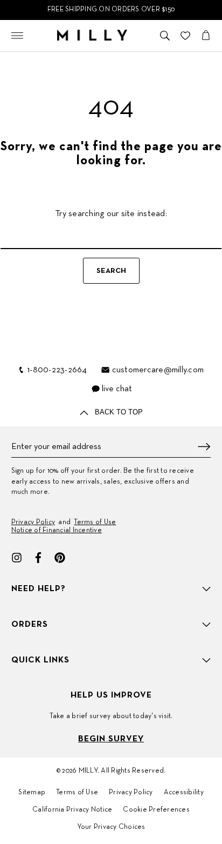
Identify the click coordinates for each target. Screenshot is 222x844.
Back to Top (118, 412)
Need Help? (38, 589)
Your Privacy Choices (111, 827)
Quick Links (40, 660)
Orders (29, 624)
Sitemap (31, 792)
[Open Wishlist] (185, 35)
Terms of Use (95, 522)
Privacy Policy (33, 522)
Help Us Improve (111, 695)
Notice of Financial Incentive (56, 530)
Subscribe (204, 447)
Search (111, 270)
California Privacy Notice (72, 810)
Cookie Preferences (156, 810)
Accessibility (184, 792)
